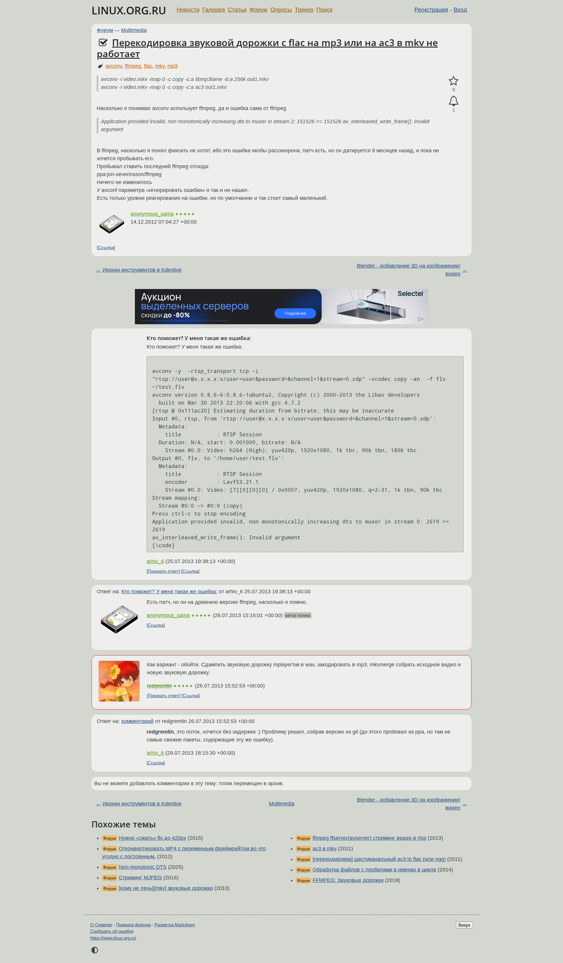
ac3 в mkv (325, 849)
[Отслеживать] (453, 101)
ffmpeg (133, 66)
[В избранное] (453, 81)
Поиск (324, 9)
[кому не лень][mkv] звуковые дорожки (166, 888)
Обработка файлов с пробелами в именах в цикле (374, 870)
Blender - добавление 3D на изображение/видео (408, 270)
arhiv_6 (155, 561)
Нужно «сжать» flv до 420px (152, 838)
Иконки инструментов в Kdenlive (142, 270)
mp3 (172, 66)
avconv (114, 66)
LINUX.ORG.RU (128, 10)
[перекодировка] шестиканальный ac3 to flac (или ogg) (379, 859)
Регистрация (431, 9)
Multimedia (134, 30)
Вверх (464, 925)
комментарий (137, 721)
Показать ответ (163, 571)
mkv (160, 66)
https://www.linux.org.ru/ (113, 937)
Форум (258, 9)
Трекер (304, 9)
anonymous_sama (152, 214)
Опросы (281, 9)
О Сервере (101, 924)
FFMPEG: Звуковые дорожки (348, 880)
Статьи (237, 9)
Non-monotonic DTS (143, 867)
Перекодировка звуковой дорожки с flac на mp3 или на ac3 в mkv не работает (267, 48)
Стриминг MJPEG (140, 878)
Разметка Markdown (175, 924)
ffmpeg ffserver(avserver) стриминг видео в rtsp (369, 838)
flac (148, 66)
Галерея (213, 9)
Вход (460, 9)
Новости (188, 9)
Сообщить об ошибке (112, 931)
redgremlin (159, 686)
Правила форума (133, 924)
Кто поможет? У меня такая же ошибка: (169, 591)
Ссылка (106, 247)
